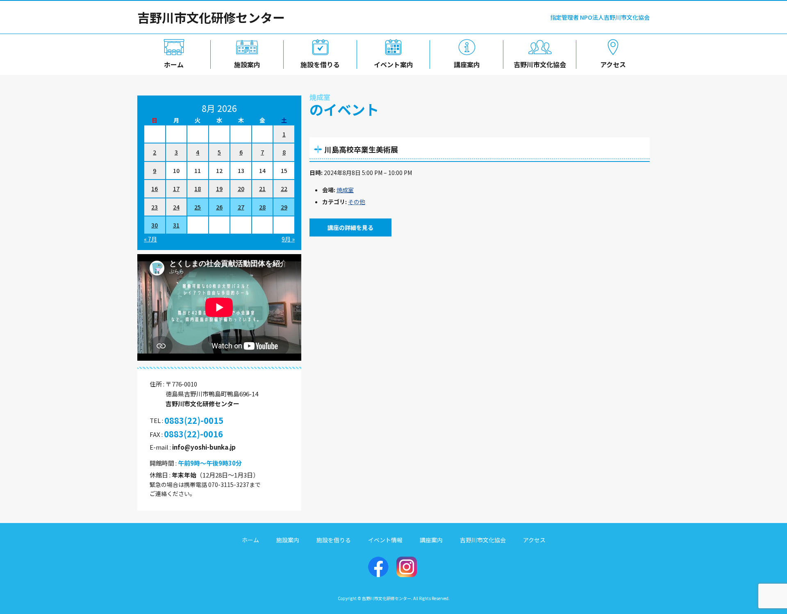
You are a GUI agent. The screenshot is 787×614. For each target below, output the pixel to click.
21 (262, 188)
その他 (356, 202)
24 (176, 207)
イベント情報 (385, 540)
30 (154, 225)
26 (219, 207)
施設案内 (247, 64)
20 (241, 188)
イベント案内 (393, 64)
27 (241, 207)
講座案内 (467, 64)
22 (284, 188)
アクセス (613, 64)
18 (197, 188)
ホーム (174, 64)
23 (154, 207)
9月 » (288, 239)
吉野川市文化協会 (540, 64)
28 (262, 207)
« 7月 (150, 239)
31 (176, 225)
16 (154, 188)
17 (176, 188)
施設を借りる (320, 64)
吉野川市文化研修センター (211, 17)
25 (197, 207)
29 (284, 207)
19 (219, 188)
